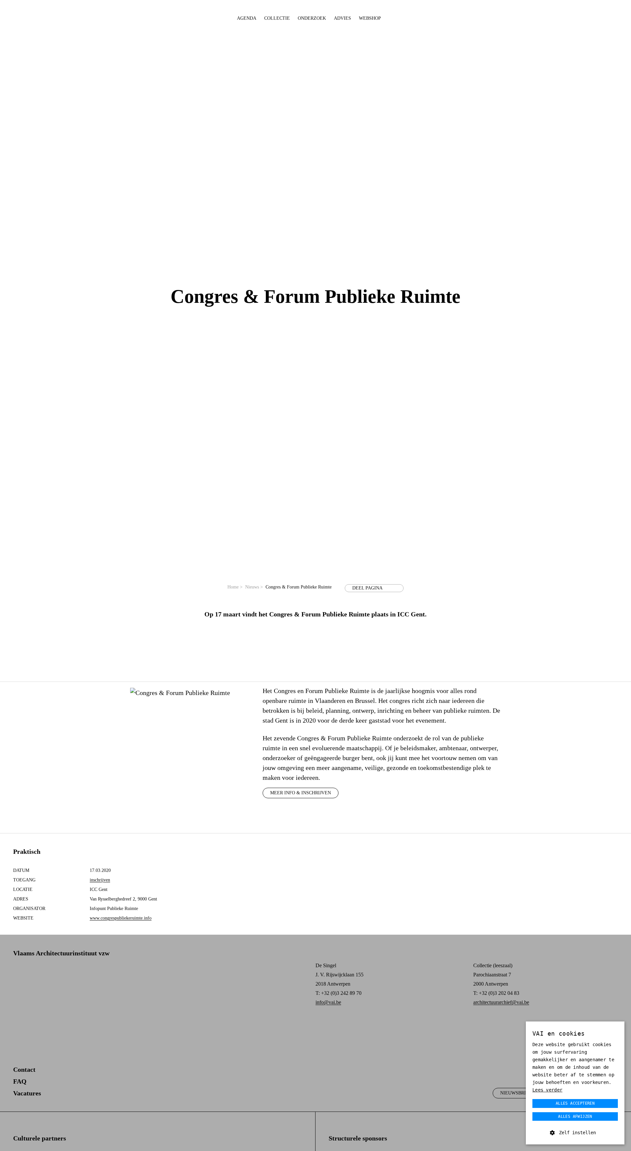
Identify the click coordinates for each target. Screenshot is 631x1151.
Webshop (370, 18)
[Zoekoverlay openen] (596, 18)
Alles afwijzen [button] (575, 1116)
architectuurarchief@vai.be (501, 1002)
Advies (342, 18)
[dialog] (575, 1082)
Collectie (277, 18)
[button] (575, 1133)
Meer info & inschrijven (300, 792)
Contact (24, 1069)
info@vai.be (328, 1002)
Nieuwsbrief (515, 1093)
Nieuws (254, 587)
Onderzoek (312, 18)
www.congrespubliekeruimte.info (121, 918)
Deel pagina (367, 588)
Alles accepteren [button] (575, 1103)
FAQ (20, 1081)
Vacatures (27, 1093)
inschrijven (100, 879)
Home (235, 587)
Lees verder (547, 1089)
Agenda (246, 18)
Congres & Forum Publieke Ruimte (299, 587)
